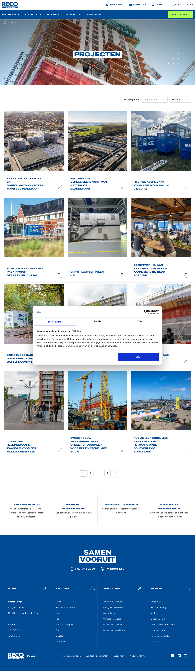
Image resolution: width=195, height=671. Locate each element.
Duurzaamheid (158, 618)
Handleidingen (158, 630)
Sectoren (176, 99)
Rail (57, 618)
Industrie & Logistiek (65, 624)
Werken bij (139, 5)
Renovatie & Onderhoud (67, 607)
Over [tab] (140, 321)
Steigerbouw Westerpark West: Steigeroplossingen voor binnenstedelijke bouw (88, 445)
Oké (138, 357)
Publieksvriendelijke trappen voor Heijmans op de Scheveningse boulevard (151, 445)
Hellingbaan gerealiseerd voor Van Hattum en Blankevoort (88, 183)
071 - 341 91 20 (185, 5)
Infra (58, 613)
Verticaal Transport (112, 618)
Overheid (60, 641)
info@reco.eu (115, 569)
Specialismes (151, 99)
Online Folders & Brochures (163, 624)
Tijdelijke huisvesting (112, 601)
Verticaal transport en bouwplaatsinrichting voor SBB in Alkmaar (25, 183)
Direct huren (179, 15)
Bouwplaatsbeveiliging (114, 630)
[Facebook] (172, 655)
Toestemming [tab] (54, 321)
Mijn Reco (161, 5)
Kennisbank (116, 5)
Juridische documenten (97, 655)
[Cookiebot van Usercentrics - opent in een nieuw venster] (146, 312)
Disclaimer (119, 655)
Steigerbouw (109, 613)
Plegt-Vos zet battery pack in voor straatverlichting (25, 272)
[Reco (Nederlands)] (10, 5)
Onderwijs (60, 635)
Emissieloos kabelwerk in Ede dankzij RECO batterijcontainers (25, 358)
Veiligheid (155, 613)
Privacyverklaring (137, 655)
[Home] (5, 22)
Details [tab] (97, 321)
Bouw (58, 601)
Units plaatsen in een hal (87, 274)
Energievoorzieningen (113, 607)
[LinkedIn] (179, 655)
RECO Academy (158, 607)
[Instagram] (185, 655)
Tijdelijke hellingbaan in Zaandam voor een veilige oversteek (21, 446)
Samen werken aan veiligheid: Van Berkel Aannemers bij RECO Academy (151, 270)
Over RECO (156, 601)
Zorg (58, 630)
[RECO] (16, 656)
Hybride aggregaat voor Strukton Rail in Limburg (151, 185)
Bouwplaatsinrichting (113, 624)
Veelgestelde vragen (161, 635)
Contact (155, 641)
